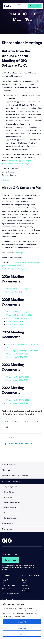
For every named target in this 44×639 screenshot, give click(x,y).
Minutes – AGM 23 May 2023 (17, 377)
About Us (5, 580)
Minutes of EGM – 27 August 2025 (20, 312)
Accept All (22, 622)
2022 (6, 427)
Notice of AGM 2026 (14, 292)
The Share (6, 470)
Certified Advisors (10, 518)
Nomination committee (11, 508)
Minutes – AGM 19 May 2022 (17, 400)
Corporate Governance (11, 481)
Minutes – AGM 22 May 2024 (17, 354)
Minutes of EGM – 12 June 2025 (19, 315)
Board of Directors (10, 492)
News (4, 583)
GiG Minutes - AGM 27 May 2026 (20, 444)
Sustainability (6, 588)
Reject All (22, 634)
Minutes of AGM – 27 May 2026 (18, 289)
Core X (24, 580)
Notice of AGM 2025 (14, 321)
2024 (26, 421)
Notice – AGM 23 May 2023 (17, 380)
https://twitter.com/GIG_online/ (16, 269)
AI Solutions (26, 591)
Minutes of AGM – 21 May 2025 (18, 318)
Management (8, 497)
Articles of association (11, 513)
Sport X (25, 583)
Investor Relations (9, 464)
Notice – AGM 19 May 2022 (17, 403)
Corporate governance (11, 487)
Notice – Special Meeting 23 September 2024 (24, 351)
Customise (22, 628)
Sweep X (25, 585)
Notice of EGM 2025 (14, 324)
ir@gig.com (6, 180)
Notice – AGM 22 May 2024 (17, 357)
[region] (22, 619)
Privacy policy (7, 523)
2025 (16, 421)
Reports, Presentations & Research (15, 476)
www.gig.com (20, 252)
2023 (36, 421)
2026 (6, 421)
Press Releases (7, 529)
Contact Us (6, 591)
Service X (25, 588)
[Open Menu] (19, 6)
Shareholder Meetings (12, 502)
